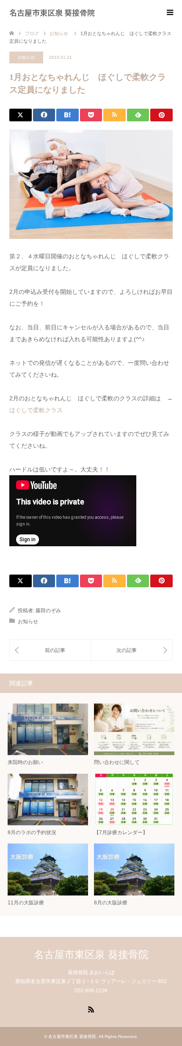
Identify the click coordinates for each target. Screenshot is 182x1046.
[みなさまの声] (131, 650)
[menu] (169, 12)
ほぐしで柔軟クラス (36, 410)
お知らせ (26, 57)
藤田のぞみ (48, 610)
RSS (91, 1008)
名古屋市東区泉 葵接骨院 (52, 12)
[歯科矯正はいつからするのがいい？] (50, 650)
